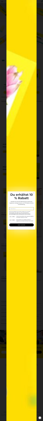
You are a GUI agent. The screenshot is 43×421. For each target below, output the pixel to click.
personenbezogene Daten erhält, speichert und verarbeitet (19, 214)
